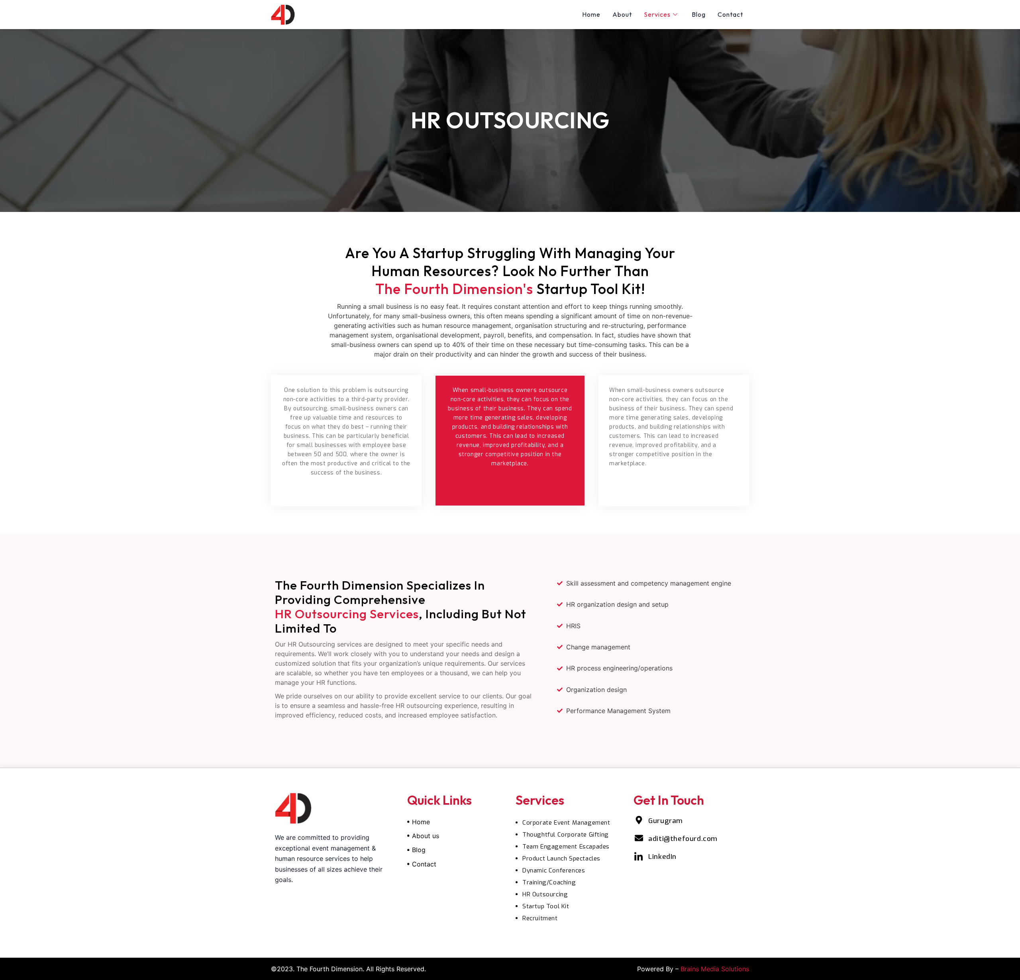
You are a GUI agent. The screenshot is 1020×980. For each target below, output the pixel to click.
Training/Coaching (549, 882)
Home (591, 14)
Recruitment (540, 918)
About (622, 14)
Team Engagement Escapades (566, 847)
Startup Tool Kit (545, 906)
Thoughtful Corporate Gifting (565, 835)
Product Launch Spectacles (561, 858)
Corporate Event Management (566, 823)
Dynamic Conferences (553, 870)
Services (657, 14)
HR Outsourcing (545, 894)
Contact (730, 14)
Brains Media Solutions (715, 969)
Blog (699, 14)
